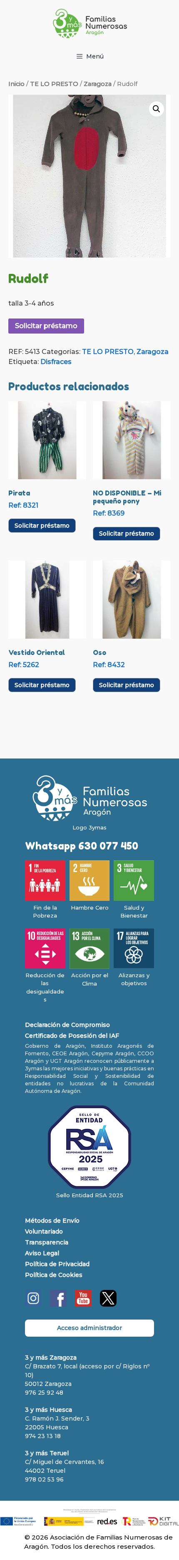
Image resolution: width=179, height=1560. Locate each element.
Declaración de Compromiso (67, 1025)
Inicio (16, 84)
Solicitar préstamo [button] (42, 525)
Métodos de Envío (52, 1220)
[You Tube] (83, 1304)
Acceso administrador (89, 1328)
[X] (108, 1304)
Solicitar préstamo (46, 326)
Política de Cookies (53, 1275)
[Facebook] (58, 1304)
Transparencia (46, 1242)
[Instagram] (33, 1304)
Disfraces (56, 362)
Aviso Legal (42, 1253)
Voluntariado (44, 1231)
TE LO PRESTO (54, 84)
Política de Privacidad (57, 1264)
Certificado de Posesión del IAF (72, 1035)
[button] (156, 108)
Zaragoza (98, 84)
